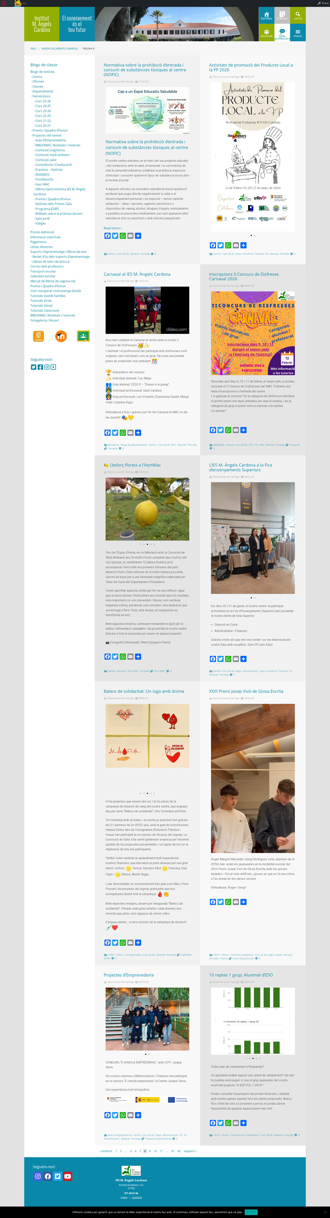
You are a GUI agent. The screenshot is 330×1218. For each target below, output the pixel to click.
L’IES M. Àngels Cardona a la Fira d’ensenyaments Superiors (240, 467)
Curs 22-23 (43, 116)
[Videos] (53, 367)
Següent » (190, 1151)
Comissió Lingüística (241, 954)
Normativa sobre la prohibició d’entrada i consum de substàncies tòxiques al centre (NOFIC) (145, 69)
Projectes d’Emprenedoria (129, 975)
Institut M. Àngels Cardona (41, 24)
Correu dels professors (47, 266)
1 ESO (216, 1135)
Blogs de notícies (42, 72)
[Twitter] (33, 367)
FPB (261, 444)
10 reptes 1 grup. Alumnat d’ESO (241, 975)
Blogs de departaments (134, 444)
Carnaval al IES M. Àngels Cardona (137, 274)
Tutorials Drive (41, 300)
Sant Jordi (42, 218)
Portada (145, 253)
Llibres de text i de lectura (51, 261)
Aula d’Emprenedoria (51, 140)
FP (266, 253)
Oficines (38, 81)
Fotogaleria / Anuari (44, 320)
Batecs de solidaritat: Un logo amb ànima (144, 691)
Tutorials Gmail (41, 305)
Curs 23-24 (43, 111)
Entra (325, 3)
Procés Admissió (42, 232)
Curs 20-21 (43, 126)
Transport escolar (43, 271)
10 (155, 1151)
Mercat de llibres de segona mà (52, 281)
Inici (33, 48)
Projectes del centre (46, 135)
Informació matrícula (45, 237)
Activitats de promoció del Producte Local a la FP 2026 (251, 67)
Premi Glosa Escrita (243, 958)
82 (179, 1151)
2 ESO (111, 954)
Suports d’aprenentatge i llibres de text (58, 252)
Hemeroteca (41, 96)
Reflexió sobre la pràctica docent (59, 213)
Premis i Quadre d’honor (50, 130)
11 (161, 1151)
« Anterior (106, 1151)
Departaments (42, 91)
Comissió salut (133, 954)
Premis (224, 958)
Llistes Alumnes (41, 247)
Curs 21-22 (43, 121)
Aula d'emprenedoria (120, 1135)
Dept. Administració (247, 671)
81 (173, 1151)
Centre (111, 253)
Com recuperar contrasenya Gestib (55, 291)
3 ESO (216, 954)
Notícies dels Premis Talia (54, 204)
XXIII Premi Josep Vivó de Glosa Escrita (246, 691)
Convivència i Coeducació (244, 1135)
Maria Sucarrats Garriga (60, 48)
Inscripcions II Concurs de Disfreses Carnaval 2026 (244, 276)
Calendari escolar (42, 276)
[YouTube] (67, 1176)
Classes (37, 86)
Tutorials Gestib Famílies (48, 296)
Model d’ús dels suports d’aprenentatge (61, 256)
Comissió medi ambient (53, 155)
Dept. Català (275, 954)
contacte (137, 1197)
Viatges (41, 223)
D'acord (251, 1212)
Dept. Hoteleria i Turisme (250, 253)
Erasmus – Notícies (49, 169)
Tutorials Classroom (44, 310)
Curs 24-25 (43, 106)
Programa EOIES (47, 209)
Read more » (113, 228)
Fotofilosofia (44, 179)
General (134, 253)
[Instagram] (46, 367)
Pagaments (38, 242)
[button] (251, 235)
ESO (173, 444)
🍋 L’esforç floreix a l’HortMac (132, 465)
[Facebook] (40, 367)
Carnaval (113, 448)
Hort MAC (132, 671)
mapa (124, 1197)
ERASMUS (42, 174)
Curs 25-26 (123, 253)
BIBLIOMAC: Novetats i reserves (58, 145)
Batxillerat (113, 444)
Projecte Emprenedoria (158, 1138)
